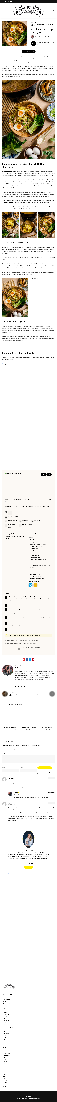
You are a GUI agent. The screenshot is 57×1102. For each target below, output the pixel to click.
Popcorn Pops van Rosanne (28, 727)
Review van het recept (7, 750)
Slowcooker (50, 24)
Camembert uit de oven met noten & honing (10, 728)
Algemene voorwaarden (22, 1098)
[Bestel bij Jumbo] (35, 585)
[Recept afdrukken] (43, 474)
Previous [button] (50, 705)
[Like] (24, 659)
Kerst (4, 1037)
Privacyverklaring (32, 1098)
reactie (35, 635)
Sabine (36, 36)
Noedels (39, 24)
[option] (10, 720)
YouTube (16, 687)
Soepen (33, 25)
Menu (53, 10)
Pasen (4, 1039)
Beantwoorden (51, 778)
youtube (11, 1)
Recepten (43, 24)
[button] (49, 474)
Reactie (4, 753)
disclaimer (28, 1096)
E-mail (21, 767)
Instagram (22, 687)
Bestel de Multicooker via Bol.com (44, 207)
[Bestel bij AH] (30, 585)
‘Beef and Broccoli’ (47, 727)
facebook (2, 1)
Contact (38, 1098)
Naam (3, 767)
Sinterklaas (6, 1041)
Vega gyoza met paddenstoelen (34, 345)
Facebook (19, 687)
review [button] (33, 650)
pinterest (8, 1)
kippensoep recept (10, 171)
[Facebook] (27, 659)
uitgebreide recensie (7, 202)
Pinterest (25, 687)
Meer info (28, 867)
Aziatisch (33, 24)
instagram (5, 1)
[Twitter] (30, 659)
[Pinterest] (33, 659)
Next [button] (53, 705)
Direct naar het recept (28, 51)
